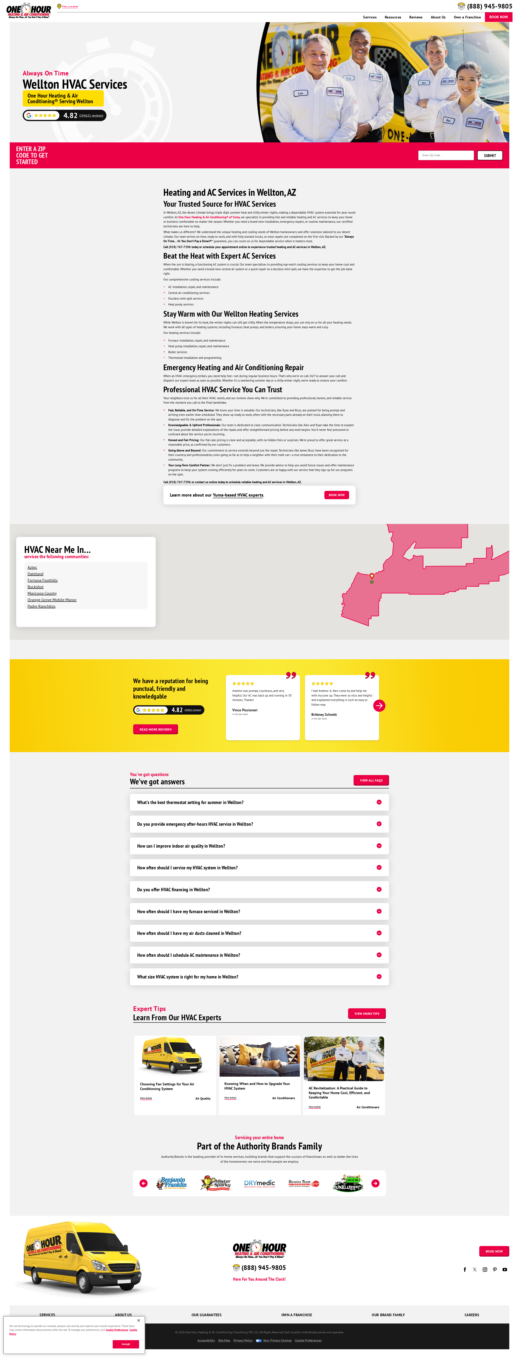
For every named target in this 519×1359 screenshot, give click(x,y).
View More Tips (367, 1014)
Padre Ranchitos (41, 606)
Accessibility (206, 1340)
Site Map (224, 1340)
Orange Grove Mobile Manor (52, 599)
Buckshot (36, 586)
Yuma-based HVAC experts (238, 495)
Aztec (32, 567)
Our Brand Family (388, 1315)
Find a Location (70, 6)
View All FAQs (371, 780)
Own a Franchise (467, 17)
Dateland (35, 573)
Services (370, 17)
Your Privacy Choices (277, 1340)
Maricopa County (42, 593)
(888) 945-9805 (490, 6)
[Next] (379, 706)
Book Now (498, 17)
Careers (472, 1315)
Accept (126, 1344)
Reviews (416, 17)
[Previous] (143, 1183)
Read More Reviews (156, 729)
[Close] (138, 1320)
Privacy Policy (243, 1340)
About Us (438, 17)
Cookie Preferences (117, 1330)
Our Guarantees (207, 1315)
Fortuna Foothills (43, 580)
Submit (490, 155)
